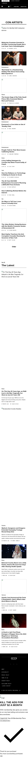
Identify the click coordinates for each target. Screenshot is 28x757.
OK (1, 756)
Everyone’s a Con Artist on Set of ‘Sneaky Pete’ (13, 125)
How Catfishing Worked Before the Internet (14, 191)
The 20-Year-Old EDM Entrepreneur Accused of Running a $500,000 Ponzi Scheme (14, 182)
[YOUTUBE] (19, 664)
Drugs (3, 158)
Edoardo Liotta (13, 48)
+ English (4, 3)
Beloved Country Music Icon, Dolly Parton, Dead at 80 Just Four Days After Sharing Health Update (14, 564)
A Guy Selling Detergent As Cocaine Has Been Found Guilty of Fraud (14, 162)
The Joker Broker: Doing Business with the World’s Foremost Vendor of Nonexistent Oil (14, 226)
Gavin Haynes (12, 205)
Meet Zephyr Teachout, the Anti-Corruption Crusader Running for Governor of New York (13, 236)
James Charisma (13, 75)
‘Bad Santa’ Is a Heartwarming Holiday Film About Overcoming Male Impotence (13, 71)
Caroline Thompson (13, 154)
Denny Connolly (16, 540)
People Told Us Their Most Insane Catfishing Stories (14, 151)
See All (3, 262)
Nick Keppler (12, 187)
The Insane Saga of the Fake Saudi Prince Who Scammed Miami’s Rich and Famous (14, 99)
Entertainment (5, 67)
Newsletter (23, 6)
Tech (3, 170)
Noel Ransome (12, 128)
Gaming (3, 525)
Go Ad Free (5, 0)
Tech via (4, 594)
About (3, 669)
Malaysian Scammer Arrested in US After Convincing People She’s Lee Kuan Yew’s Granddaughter (14, 44)
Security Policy (6, 680)
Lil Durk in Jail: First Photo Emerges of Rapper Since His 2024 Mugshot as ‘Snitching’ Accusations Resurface (14, 634)
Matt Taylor (12, 240)
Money (3, 94)
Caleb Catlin (15, 403)
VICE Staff (12, 166)
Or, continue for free (5, 720)
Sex (2, 198)
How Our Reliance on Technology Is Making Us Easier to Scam (14, 174)
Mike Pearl (12, 195)
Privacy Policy (5, 675)
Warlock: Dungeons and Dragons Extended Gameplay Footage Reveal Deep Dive (13, 530)
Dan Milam (12, 575)
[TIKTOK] (15, 664)
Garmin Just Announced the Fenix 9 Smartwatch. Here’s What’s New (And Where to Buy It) (14, 599)
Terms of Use (5, 677)
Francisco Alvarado (14, 103)
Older (14, 246)
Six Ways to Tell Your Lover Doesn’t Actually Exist (11, 202)
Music (3, 388)
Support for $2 (4, 718)
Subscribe (16, 6)
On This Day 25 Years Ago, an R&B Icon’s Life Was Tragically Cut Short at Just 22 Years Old (14, 393)
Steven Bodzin (12, 230)
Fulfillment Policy (6, 683)
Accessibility (5, 672)
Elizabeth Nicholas (14, 177)
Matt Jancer (13, 610)
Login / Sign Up (15, 0)
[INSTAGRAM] (12, 664)
